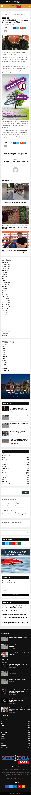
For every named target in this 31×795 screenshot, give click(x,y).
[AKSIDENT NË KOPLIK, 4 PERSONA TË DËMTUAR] (5, 425)
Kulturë (4, 354)
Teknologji (4, 368)
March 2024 (5, 294)
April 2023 (4, 317)
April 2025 (4, 278)
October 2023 (5, 304)
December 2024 (6, 282)
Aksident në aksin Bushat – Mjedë (19, 416)
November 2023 (6, 302)
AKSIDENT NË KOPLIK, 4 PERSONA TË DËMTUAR (13, 508)
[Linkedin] (15, 786)
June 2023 (4, 313)
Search (4, 489)
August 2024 (5, 286)
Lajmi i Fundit (5, 356)
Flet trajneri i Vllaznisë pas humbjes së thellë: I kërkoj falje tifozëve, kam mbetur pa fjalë (15, 251)
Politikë (4, 360)
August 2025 (5, 270)
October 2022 (5, 329)
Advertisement (17, 1)
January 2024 (5, 298)
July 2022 (4, 335)
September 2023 (6, 306)
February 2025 (5, 280)
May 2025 (4, 276)
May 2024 (4, 290)
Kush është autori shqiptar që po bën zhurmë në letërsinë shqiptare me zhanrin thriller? (19, 408)
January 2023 (5, 323)
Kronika (4, 352)
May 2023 (4, 315)
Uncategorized (5, 370)
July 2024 (4, 288)
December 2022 (6, 325)
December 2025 (6, 264)
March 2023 (5, 319)
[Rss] (23, 786)
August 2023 (5, 309)
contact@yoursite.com (18, 778)
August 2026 (5, 262)
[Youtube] (19, 786)
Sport (3, 366)
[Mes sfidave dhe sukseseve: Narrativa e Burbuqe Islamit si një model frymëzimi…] (4, 700)
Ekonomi (4, 348)
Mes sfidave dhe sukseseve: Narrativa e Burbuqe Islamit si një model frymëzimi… (19, 700)
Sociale (4, 364)
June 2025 (4, 274)
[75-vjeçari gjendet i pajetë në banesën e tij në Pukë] (5, 433)
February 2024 (5, 296)
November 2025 (6, 266)
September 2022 (6, 331)
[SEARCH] (27, 531)
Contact (23, 1)
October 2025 (5, 268)
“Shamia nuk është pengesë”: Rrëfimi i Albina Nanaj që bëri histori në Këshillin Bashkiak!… (19, 709)
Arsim (3, 346)
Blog (7, 1)
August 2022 (5, 333)
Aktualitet (4, 344)
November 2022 (6, 327)
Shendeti (4, 362)
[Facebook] (7, 786)
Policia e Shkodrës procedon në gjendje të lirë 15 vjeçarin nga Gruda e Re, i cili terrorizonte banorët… (15, 227)
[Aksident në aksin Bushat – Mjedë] (5, 417)
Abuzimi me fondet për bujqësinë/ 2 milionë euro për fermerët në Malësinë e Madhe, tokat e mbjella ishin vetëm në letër (14, 513)
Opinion (4, 358)
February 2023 (5, 321)
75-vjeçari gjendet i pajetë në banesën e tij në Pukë (18, 432)
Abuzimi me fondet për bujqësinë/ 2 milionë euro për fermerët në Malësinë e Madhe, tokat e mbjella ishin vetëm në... (19, 441)
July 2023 (4, 311)
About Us (11, 1)
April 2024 (4, 292)
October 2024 (5, 284)
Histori (3, 350)
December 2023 (6, 300)
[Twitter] (11, 786)
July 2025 (4, 272)
